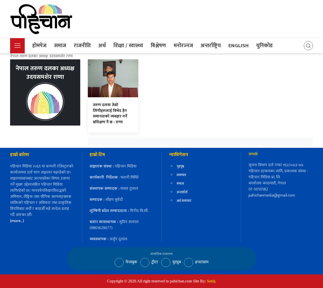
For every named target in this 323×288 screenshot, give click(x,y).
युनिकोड (264, 45)
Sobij (211, 281)
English (238, 45)
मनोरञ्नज (183, 45)
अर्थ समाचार (184, 200)
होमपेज (39, 45)
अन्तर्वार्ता (182, 192)
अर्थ (102, 45)
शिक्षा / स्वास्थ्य (128, 45)
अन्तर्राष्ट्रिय (211, 45)
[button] (17, 46)
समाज (60, 45)
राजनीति (82, 45)
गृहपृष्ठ (180, 166)
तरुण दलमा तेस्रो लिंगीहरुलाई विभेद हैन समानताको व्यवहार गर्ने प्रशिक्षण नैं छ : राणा (110, 113)
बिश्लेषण (158, 45)
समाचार (181, 175)
